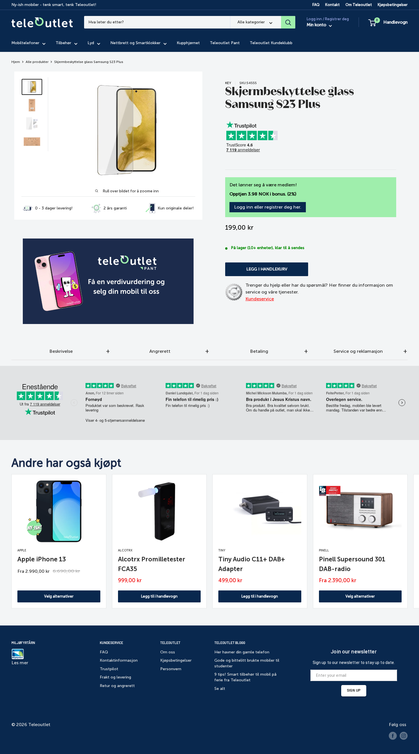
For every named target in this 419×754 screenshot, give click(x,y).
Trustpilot (109, 669)
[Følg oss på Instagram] (404, 736)
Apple (21, 550)
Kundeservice (259, 298)
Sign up (354, 690)
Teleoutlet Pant (225, 43)
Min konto (317, 25)
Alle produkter (37, 62)
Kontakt (332, 5)
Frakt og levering (115, 677)
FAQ (316, 5)
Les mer (19, 662)
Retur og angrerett (117, 685)
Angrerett (159, 351)
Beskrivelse (61, 351)
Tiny (221, 550)
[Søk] (288, 22)
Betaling (259, 351)
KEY (228, 83)
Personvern (170, 669)
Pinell (324, 550)
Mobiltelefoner (25, 43)
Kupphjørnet (188, 43)
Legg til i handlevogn (159, 596)
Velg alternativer (59, 596)
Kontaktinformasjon (119, 660)
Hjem (15, 62)
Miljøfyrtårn (23, 643)
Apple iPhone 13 (41, 559)
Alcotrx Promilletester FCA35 (151, 564)
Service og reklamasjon (358, 351)
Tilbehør (63, 43)
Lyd (91, 43)
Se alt (219, 688)
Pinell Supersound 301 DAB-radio (352, 564)
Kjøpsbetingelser (393, 5)
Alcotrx (125, 550)
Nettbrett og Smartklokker (135, 43)
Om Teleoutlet (358, 5)
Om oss (167, 652)
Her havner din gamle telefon (241, 652)
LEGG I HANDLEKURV (266, 269)
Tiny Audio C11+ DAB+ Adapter (251, 564)
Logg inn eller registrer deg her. (267, 207)
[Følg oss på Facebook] (393, 736)
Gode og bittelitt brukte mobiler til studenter (246, 663)
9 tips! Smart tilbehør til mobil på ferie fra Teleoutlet (245, 677)
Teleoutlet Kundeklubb (271, 43)
